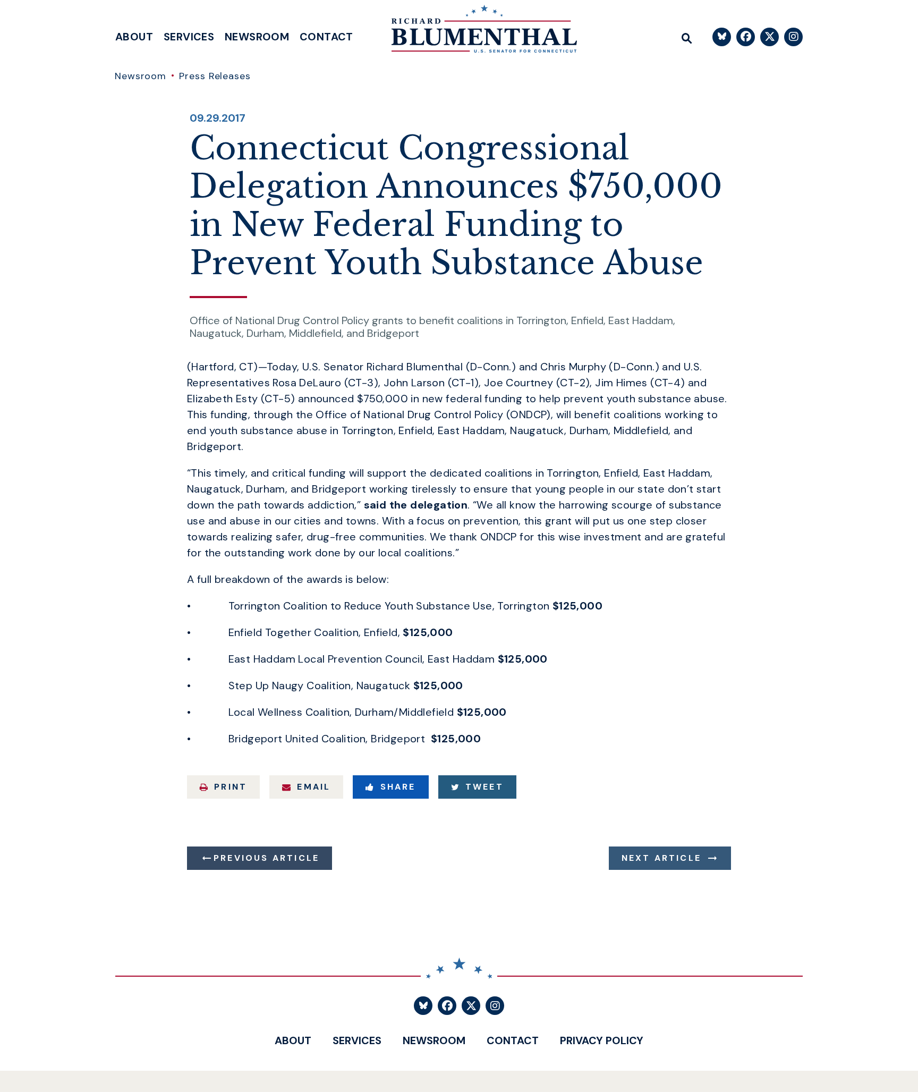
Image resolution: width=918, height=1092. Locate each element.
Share (398, 786)
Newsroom (257, 37)
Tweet (484, 786)
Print (230, 786)
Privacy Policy (601, 1040)
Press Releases (215, 76)
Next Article (661, 858)
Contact (326, 37)
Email (313, 786)
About (134, 37)
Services (189, 37)
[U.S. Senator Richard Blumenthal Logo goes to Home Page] (477, 32)
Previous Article (266, 858)
